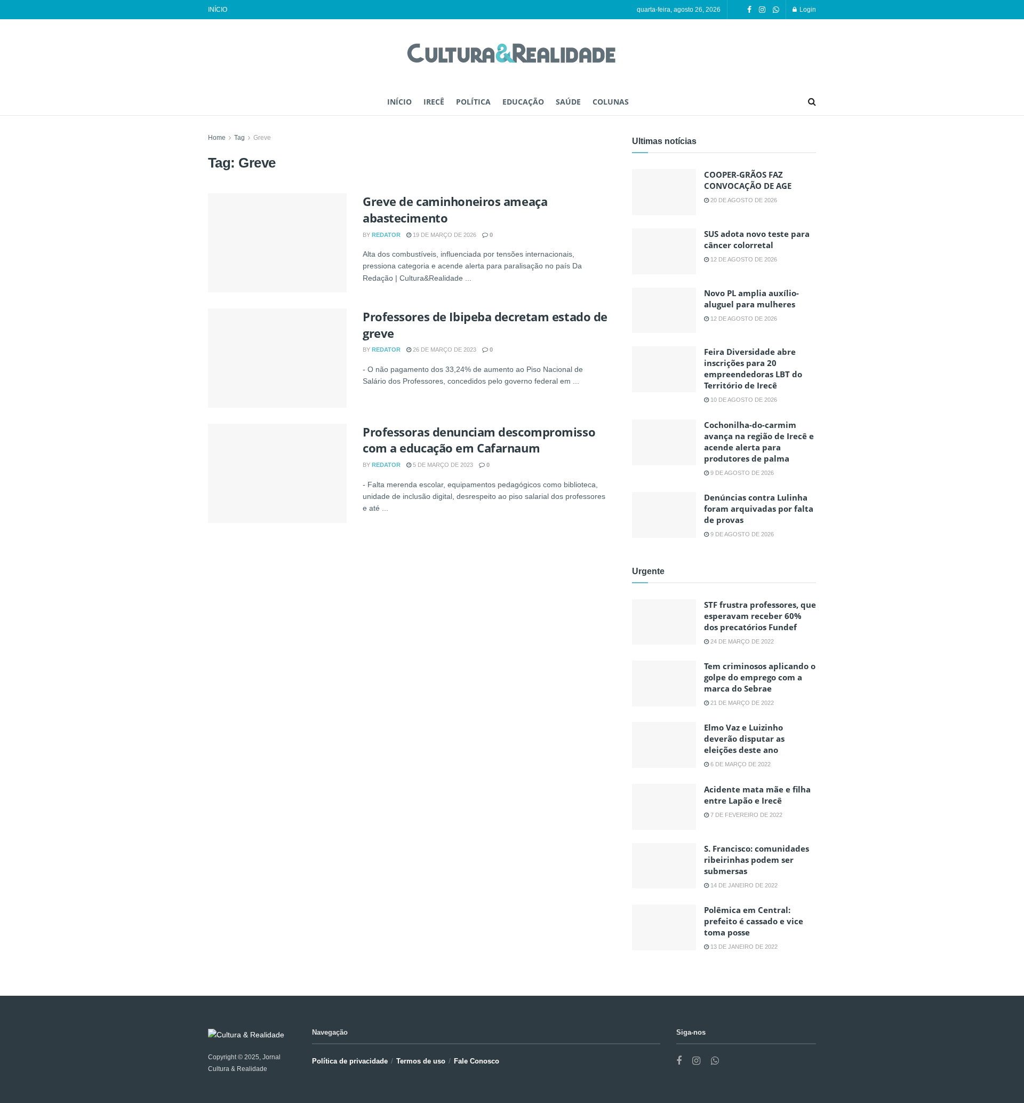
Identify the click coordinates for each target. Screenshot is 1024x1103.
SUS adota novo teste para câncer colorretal (757, 239)
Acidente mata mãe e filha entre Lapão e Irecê (757, 795)
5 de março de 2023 (442, 465)
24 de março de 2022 (741, 641)
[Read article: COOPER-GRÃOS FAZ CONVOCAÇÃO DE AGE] (664, 192)
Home (217, 137)
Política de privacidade (350, 1061)
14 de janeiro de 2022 (743, 885)
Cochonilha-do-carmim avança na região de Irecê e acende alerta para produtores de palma (759, 441)
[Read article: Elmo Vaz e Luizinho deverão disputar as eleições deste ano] (664, 745)
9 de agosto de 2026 (741, 473)
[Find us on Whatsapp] (776, 10)
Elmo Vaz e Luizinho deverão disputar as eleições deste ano (744, 738)
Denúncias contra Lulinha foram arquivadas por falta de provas (758, 508)
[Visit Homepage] (512, 54)
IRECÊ (433, 102)
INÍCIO (217, 9)
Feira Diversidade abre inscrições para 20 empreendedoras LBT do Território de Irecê (753, 368)
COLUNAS (611, 102)
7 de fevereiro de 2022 (745, 815)
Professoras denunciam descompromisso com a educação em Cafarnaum (479, 440)
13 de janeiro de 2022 (743, 946)
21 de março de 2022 (741, 703)
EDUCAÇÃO (523, 102)
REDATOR (386, 235)
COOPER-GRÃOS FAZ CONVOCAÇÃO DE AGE (747, 180)
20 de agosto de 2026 (743, 200)
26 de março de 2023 (443, 349)
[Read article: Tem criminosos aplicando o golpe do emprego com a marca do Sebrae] (664, 684)
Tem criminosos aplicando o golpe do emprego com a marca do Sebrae (759, 677)
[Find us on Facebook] (749, 10)
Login (807, 9)
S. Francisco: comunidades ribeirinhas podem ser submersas (756, 859)
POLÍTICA (473, 102)
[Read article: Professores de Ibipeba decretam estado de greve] (277, 358)
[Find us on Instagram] (762, 10)
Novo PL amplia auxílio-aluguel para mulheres (751, 299)
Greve (262, 137)
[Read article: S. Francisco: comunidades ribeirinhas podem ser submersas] (664, 866)
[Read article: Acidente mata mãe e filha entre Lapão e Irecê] (664, 807)
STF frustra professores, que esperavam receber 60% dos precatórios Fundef (760, 615)
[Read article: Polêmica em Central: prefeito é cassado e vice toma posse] (664, 927)
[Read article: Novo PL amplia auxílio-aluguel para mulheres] (664, 311)
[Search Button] (812, 102)
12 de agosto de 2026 (743, 259)
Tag (239, 137)
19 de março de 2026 (443, 235)
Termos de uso (420, 1061)
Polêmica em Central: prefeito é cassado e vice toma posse (753, 921)
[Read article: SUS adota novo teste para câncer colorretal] (664, 251)
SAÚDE (568, 102)
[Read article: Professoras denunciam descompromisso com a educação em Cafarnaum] (277, 473)
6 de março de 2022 (740, 764)
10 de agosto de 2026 (743, 399)
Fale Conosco (476, 1061)
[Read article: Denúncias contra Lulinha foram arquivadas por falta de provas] (664, 515)
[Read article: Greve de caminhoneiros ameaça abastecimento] (277, 242)
